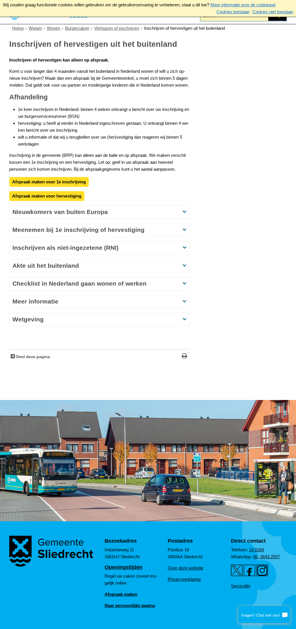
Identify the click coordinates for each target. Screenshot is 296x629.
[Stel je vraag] (264, 614)
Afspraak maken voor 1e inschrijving (49, 181)
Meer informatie (35, 301)
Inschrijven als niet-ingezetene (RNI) (65, 247)
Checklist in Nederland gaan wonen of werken (79, 283)
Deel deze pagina (32, 357)
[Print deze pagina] (184, 356)
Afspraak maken (121, 594)
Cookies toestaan (233, 11)
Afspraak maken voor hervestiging (47, 195)
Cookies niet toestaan (272, 11)
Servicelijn (240, 585)
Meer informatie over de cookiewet (242, 4)
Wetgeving (28, 319)
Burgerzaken (77, 28)
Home (18, 28)
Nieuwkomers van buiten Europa (60, 212)
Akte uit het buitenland (45, 265)
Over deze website (185, 567)
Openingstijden (124, 567)
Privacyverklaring (184, 579)
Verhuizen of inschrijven (116, 28)
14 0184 (256, 549)
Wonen (35, 28)
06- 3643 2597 (266, 556)
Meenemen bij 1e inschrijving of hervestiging (78, 229)
